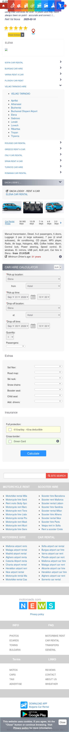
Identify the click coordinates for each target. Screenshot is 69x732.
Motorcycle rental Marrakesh (20, 575)
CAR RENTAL (17, 194)
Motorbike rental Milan (17, 495)
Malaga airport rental (16, 549)
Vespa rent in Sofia (51, 525)
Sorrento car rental (51, 579)
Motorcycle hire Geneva (18, 529)
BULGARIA (15, 649)
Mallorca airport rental (17, 546)
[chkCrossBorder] (57, 441)
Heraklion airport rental (17, 568)
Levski (14, 121)
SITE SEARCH (58, 475)
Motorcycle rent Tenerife (18, 510)
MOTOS (13, 669)
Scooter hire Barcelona (53, 495)
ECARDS (14, 640)
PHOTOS (14, 635)
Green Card (20, 441)
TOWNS (13, 645)
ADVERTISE (15, 683)
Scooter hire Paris (51, 521)
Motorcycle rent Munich (18, 525)
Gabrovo (15, 118)
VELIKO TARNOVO (20, 93)
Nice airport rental (15, 572)
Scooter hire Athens (52, 514)
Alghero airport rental (16, 557)
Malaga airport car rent (53, 564)
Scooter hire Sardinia (52, 507)
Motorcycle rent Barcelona (19, 507)
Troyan (14, 132)
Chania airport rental (16, 564)
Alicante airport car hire (53, 568)
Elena (14, 114)
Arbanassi (16, 104)
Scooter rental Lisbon (52, 503)
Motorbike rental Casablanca (20, 579)
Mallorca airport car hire (54, 560)
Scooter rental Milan (52, 510)
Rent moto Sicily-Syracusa (19, 503)
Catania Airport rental (16, 560)
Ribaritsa (15, 128)
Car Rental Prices (9, 222)
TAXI (11, 679)
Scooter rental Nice (51, 518)
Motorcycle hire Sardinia (18, 499)
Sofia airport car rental (53, 546)
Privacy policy (37, 614)
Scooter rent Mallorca (52, 499)
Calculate (33, 453)
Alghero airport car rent (53, 575)
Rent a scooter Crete (52, 529)
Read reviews (14, 34)
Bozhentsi (16, 107)
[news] (37, 603)
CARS (12, 674)
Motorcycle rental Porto (17, 518)
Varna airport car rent (52, 553)
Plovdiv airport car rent (53, 557)
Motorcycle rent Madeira (18, 521)
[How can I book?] (60, 256)
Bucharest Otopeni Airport (24, 111)
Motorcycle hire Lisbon (17, 514)
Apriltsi (14, 100)
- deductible (28, 429)
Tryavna (15, 136)
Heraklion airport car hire (54, 572)
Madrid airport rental (16, 553)
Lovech (14, 125)
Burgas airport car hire (53, 549)
